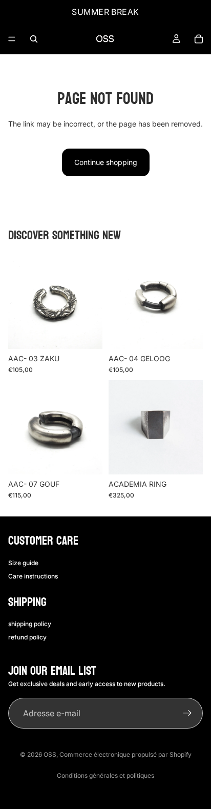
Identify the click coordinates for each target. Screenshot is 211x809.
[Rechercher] (34, 39)
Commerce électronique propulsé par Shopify (125, 754)
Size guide (23, 563)
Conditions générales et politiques (105, 775)
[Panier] (198, 39)
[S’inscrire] (187, 713)
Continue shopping (105, 162)
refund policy (27, 637)
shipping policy (29, 624)
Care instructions (33, 576)
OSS (50, 754)
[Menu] (12, 39)
